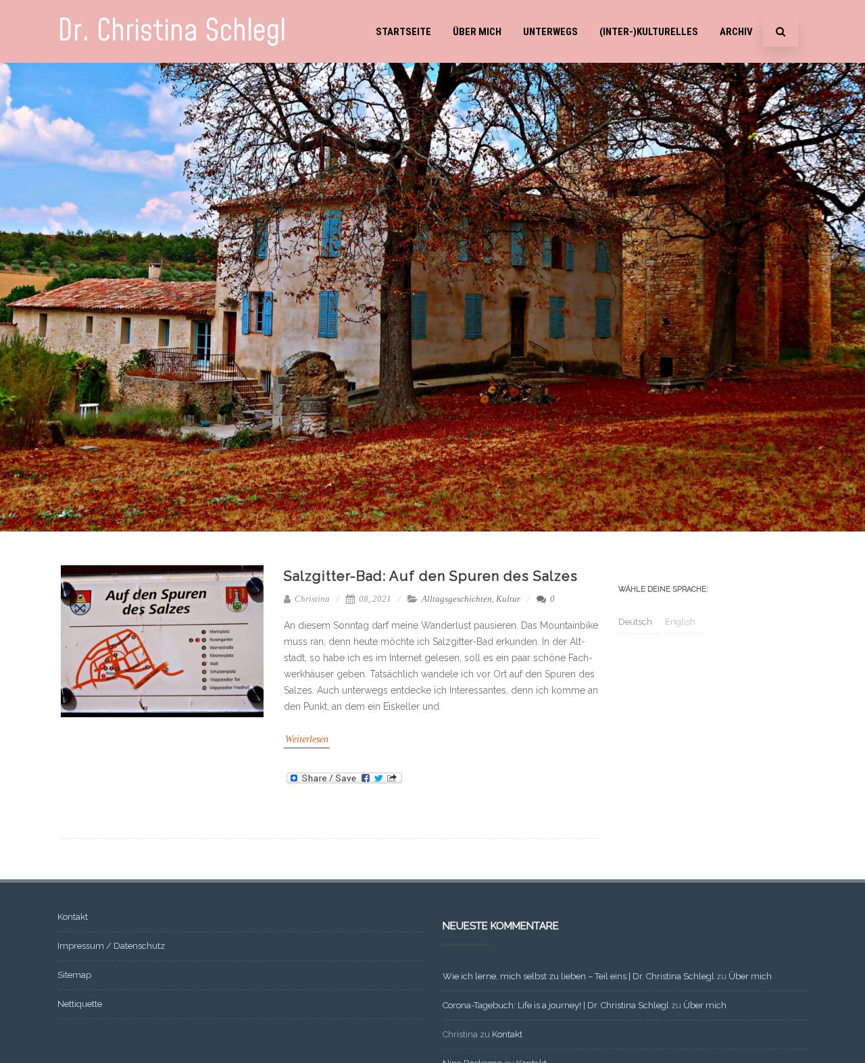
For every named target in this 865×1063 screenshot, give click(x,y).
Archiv (736, 32)
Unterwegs (550, 32)
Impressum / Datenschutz (111, 946)
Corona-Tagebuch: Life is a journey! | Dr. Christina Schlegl (556, 1005)
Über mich (477, 32)
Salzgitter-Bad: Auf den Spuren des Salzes (431, 576)
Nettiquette (79, 1004)
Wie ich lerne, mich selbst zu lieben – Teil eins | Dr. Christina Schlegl (578, 976)
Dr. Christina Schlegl (171, 31)
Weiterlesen (306, 739)
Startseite (403, 32)
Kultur (508, 599)
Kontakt (72, 917)
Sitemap (74, 975)
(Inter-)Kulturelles (648, 32)
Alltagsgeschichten (457, 599)
